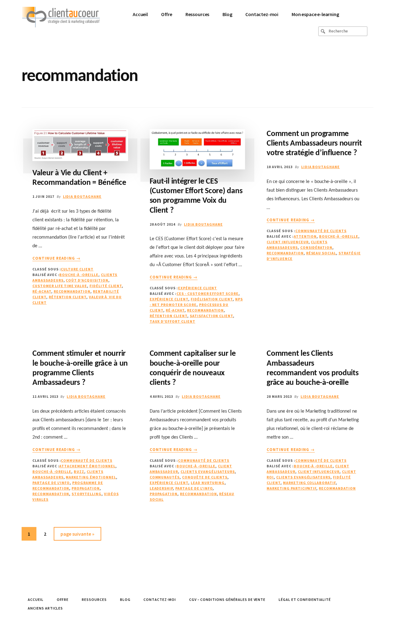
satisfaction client (211, 315)
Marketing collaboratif (309, 482)
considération (316, 247)
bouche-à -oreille (78, 274)
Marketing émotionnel (91, 477)
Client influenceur (287, 242)
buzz (79, 471)
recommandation (72, 291)
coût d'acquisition (87, 280)
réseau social (321, 253)
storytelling (87, 493)
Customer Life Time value (59, 285)
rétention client (67, 297)
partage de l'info (51, 482)
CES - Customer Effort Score (208, 293)
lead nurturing (208, 482)
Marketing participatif (291, 488)
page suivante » (77, 535)
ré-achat (41, 291)
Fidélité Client (105, 285)
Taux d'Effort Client (172, 321)
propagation (86, 488)
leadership (161, 488)
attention (305, 236)
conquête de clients (204, 477)
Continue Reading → (56, 258)
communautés (165, 477)
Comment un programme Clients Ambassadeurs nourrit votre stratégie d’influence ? (314, 143)
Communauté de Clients (321, 230)
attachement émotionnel (87, 466)
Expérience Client (197, 288)
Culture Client (77, 269)
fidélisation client (212, 299)
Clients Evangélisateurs (208, 471)
